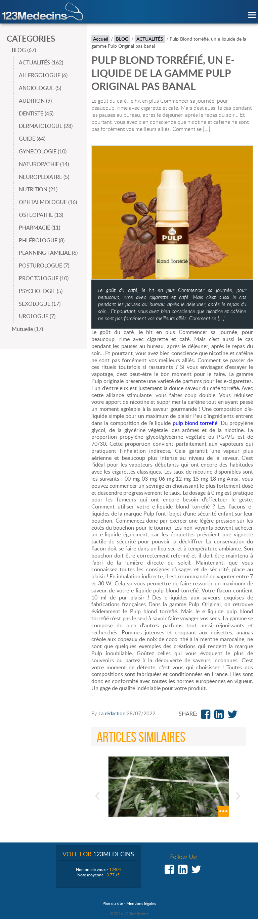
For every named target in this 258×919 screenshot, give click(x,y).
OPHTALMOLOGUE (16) (48, 202)
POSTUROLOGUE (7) (44, 265)
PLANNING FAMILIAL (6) (48, 252)
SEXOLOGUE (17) (39, 303)
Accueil (100, 39)
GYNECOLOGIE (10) (43, 151)
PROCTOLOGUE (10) (44, 278)
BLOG (122, 39)
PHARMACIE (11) (39, 227)
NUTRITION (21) (38, 189)
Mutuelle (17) (27, 329)
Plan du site (112, 903)
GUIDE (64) (32, 138)
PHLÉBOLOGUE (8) (41, 240)
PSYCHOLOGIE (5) (40, 291)
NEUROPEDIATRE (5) (44, 177)
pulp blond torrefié (195, 423)
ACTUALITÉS (149, 39)
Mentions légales (141, 903)
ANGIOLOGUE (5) (40, 88)
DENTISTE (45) (36, 113)
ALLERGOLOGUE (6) (43, 75)
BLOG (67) (24, 50)
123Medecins (43, 11)
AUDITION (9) (35, 100)
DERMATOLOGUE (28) (46, 126)
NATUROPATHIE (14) (44, 164)
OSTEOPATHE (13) (41, 215)
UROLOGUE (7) (37, 316)
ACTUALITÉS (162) (41, 62)
